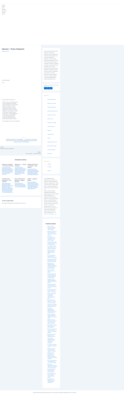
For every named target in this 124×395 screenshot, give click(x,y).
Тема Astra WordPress (72, 392)
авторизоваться (23, 203)
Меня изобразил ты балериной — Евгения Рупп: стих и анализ (52, 301)
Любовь (3, 6)
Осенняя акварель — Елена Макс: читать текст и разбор (52, 370)
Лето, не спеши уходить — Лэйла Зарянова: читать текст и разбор (52, 361)
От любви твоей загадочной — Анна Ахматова (6, 180)
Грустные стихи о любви (6, 184)
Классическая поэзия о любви (7, 168)
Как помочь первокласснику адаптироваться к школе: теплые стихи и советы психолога (52, 310)
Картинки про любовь (5, 185)
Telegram (49, 164)
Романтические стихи (31, 173)
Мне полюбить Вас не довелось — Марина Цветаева (20, 180)
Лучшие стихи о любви (21, 169)
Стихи (3, 8)
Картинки (4, 9)
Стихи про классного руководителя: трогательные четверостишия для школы (52, 296)
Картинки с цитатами (51, 114)
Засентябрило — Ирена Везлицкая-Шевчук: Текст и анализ (52, 326)
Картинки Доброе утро (51, 107)
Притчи (48, 138)
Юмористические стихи (52, 141)
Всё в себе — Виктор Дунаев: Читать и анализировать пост (52, 335)
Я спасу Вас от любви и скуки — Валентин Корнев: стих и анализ (52, 290)
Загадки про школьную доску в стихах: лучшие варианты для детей (52, 305)
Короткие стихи (17, 168)
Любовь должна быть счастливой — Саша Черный (33, 166)
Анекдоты (49, 130)
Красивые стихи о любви (6, 169)
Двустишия (49, 153)
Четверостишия (50, 134)
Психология (4, 10)
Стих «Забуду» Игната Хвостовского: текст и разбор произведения (52, 247)
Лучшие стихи (33, 185)
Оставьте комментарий (6, 167)
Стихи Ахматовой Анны (8, 191)
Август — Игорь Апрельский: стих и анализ (51, 271)
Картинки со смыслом (51, 103)
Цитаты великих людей (51, 145)
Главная (3, 5)
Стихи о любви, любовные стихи (33, 174)
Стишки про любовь (51, 149)
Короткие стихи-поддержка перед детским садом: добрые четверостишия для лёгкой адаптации (52, 266)
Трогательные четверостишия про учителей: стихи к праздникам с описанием (51, 340)
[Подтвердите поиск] (45, 88)
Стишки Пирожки (50, 126)
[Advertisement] (3, 29)
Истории (3, 12)
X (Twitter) (50, 166)
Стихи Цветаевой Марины (21, 186)
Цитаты (3, 13)
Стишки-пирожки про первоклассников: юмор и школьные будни (52, 243)
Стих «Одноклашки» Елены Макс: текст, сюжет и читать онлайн (52, 256)
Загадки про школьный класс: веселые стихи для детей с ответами (52, 260)
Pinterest (49, 170)
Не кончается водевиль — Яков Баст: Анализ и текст (52, 345)
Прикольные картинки (51, 99)
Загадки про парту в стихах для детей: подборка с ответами (52, 350)
